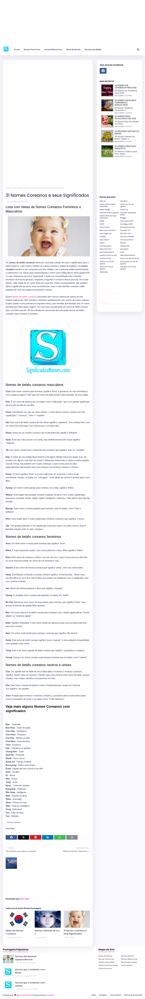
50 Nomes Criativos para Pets (125, 147)
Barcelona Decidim (108, 230)
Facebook (103, 995)
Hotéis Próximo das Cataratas (108, 217)
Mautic (123, 243)
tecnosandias (105, 246)
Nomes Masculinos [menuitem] (53, 49)
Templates (50, 995)
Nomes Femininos (106, 959)
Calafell (103, 236)
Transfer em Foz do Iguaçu (128, 268)
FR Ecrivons (105, 227)
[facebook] (103, 71)
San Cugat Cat (106, 233)
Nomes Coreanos (24, 188)
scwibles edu (105, 258)
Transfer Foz (125, 230)
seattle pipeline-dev (108, 255)
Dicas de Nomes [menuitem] (73, 49)
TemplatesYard (25, 995)
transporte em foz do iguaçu (129, 262)
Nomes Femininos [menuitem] (32, 49)
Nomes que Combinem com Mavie (30, 971)
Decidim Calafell (127, 236)
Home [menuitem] (17, 49)
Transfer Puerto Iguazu (109, 212)
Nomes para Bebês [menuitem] (93, 49)
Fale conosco (126, 965)
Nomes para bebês (106, 962)
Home (93, 995)
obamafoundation (127, 255)
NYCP (102, 224)
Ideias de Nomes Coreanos (14, 932)
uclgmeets (124, 246)
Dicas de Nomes (105, 956)
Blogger (123, 218)
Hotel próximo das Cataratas (107, 205)
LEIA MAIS (128, 95)
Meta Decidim (106, 249)
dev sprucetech (127, 240)
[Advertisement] (72, 24)
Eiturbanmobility (127, 227)
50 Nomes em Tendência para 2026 (126, 86)
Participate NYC (126, 221)
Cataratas (104, 272)
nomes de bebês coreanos (24, 296)
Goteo (102, 243)
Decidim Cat (125, 233)
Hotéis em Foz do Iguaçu (107, 262)
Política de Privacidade (108, 965)
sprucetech (104, 240)
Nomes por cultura (129, 962)
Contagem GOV (126, 224)
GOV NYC (123, 201)
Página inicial (11, 188)
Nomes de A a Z (127, 956)
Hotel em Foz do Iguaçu (127, 205)
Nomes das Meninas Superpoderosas (25, 958)
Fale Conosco (115, 995)
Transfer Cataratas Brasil (128, 213)
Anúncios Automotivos (129, 258)
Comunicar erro (105, 968)
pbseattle (124, 249)
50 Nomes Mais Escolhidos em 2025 (125, 117)
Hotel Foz (124, 209)
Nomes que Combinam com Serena (30, 984)
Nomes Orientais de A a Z (47, 932)
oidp (122, 252)
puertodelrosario (107, 252)
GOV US (103, 201)
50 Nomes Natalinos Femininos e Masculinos (125, 102)
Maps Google (105, 209)
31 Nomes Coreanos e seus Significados (75, 932)
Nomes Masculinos (129, 959)
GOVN (102, 221)
